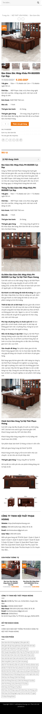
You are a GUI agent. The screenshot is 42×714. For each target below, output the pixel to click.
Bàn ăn (17, 665)
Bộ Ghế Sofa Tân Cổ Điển (9, 671)
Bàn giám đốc (25, 642)
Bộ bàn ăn (22, 668)
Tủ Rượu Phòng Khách (8, 696)
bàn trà (15, 661)
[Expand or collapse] (38, 159)
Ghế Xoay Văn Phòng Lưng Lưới (11, 690)
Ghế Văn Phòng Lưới (8, 684)
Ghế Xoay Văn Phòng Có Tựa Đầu (11, 687)
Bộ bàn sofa (34, 665)
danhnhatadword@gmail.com (17, 530)
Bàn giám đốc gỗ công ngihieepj (11, 645)
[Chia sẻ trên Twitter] (10, 140)
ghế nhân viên (34, 674)
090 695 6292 (13, 527)
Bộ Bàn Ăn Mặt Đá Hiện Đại (9, 668)
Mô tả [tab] (4, 152)
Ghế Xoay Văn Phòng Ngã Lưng (11, 693)
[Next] (37, 42)
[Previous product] (22, 18)
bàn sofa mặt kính (19, 658)
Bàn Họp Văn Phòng (23, 652)
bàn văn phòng (23, 661)
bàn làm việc (34, 652)
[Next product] (19, 18)
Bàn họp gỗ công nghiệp (9, 652)
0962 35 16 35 (27, 527)
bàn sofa (31, 655)
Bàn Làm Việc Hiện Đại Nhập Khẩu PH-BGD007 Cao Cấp (10, 583)
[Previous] (4, 42)
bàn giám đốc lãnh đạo (28, 645)
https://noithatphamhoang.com (19, 523)
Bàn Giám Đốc (35, 15)
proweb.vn (21, 706)
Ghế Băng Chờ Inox (7, 674)
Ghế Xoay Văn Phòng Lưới (29, 690)
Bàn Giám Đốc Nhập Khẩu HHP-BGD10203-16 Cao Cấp (31, 583)
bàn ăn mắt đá (25, 665)
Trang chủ (5, 15)
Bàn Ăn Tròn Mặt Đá (8, 665)
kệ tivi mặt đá (25, 693)
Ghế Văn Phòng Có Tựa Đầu (26, 680)
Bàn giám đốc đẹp (23, 649)
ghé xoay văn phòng (23, 671)
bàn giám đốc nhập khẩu (11, 135)
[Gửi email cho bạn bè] (13, 140)
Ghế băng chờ (35, 671)
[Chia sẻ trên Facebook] (6, 140)
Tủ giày (33, 693)
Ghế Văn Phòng (19, 677)
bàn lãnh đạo (5, 655)
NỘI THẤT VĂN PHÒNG (20, 15)
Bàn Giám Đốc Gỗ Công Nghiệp (10, 642)
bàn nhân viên (15, 655)
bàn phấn (24, 655)
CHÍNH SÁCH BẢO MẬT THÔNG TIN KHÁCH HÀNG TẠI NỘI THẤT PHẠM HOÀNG (19, 630)
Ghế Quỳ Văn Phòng (8, 677)
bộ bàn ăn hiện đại (32, 668)
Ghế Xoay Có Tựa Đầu (22, 684)
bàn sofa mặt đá (30, 658)
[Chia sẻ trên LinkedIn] (20, 140)
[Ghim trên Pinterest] (17, 140)
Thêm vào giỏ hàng (20, 124)
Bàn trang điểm (6, 661)
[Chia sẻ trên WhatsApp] (3, 140)
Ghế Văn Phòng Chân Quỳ (9, 680)
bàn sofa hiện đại (7, 658)
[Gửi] (38, 3)
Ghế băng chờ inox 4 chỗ (21, 674)
